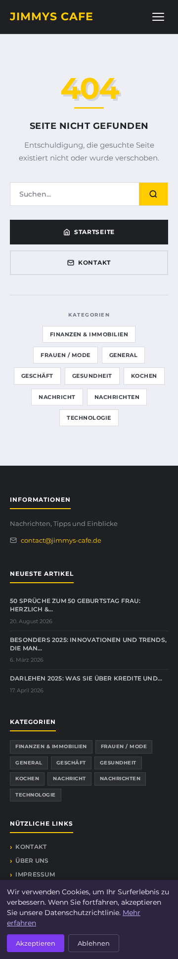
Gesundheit (92, 375)
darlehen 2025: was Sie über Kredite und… (86, 678)
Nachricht (57, 397)
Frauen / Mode (65, 355)
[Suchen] (153, 194)
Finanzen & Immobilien (89, 334)
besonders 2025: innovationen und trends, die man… (88, 644)
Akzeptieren (35, 943)
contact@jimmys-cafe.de (61, 540)
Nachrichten (117, 397)
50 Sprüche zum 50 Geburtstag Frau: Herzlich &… (75, 605)
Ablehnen (94, 943)
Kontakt (94, 262)
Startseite (94, 232)
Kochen (144, 375)
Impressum (35, 874)
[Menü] (158, 17)
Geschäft (37, 375)
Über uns (31, 860)
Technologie (89, 417)
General (123, 355)
